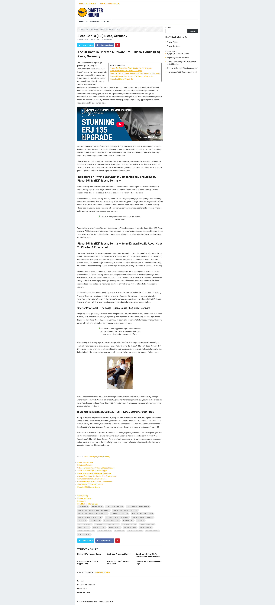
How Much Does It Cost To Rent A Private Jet (92, 514)
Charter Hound (82, 40)
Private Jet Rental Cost (86, 531)
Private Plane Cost (152, 531)
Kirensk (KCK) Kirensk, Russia (88, 487)
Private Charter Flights (111, 520)
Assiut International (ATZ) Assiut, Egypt (92, 471)
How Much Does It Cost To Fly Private (125, 510)
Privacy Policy (82, 496)
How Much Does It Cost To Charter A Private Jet (93, 510)
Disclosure (81, 501)
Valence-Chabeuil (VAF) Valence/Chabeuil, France (95, 468)
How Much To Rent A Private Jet (142, 517)
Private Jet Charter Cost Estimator (94, 21)
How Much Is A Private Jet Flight (142, 514)
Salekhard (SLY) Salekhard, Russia (90, 484)
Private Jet (140, 520)
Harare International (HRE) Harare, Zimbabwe (94, 473)
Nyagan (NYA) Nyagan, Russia (89, 554)
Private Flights (128, 520)
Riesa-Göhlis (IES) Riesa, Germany (97, 457)
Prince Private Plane (85, 462)
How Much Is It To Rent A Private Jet (90, 517)
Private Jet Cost (83, 527)
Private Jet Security (84, 465)
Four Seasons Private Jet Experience (91, 479)
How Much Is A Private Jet (110, 4)
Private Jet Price (114, 527)
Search (168, 28)
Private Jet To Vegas (104, 531)
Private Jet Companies (147, 524)
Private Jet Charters (129, 524)
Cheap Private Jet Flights (114, 507)
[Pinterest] (117, 45)
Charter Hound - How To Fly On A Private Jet (98, 601)
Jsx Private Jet (95, 520)
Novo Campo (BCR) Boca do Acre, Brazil (182, 72)
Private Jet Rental (91, 29)
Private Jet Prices (130, 527)
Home (81, 29)
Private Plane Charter (135, 531)
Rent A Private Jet (84, 534)
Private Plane (119, 531)
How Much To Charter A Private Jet (117, 517)
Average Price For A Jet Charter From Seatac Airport (96, 476)
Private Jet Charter (87, 4)
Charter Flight (83, 507)
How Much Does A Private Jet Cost (138, 507)
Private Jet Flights (99, 527)
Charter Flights (97, 507)
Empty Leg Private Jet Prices (119, 554)
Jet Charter (82, 520)
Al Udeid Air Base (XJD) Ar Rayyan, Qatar (182, 68)
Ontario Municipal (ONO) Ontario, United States (94, 482)
